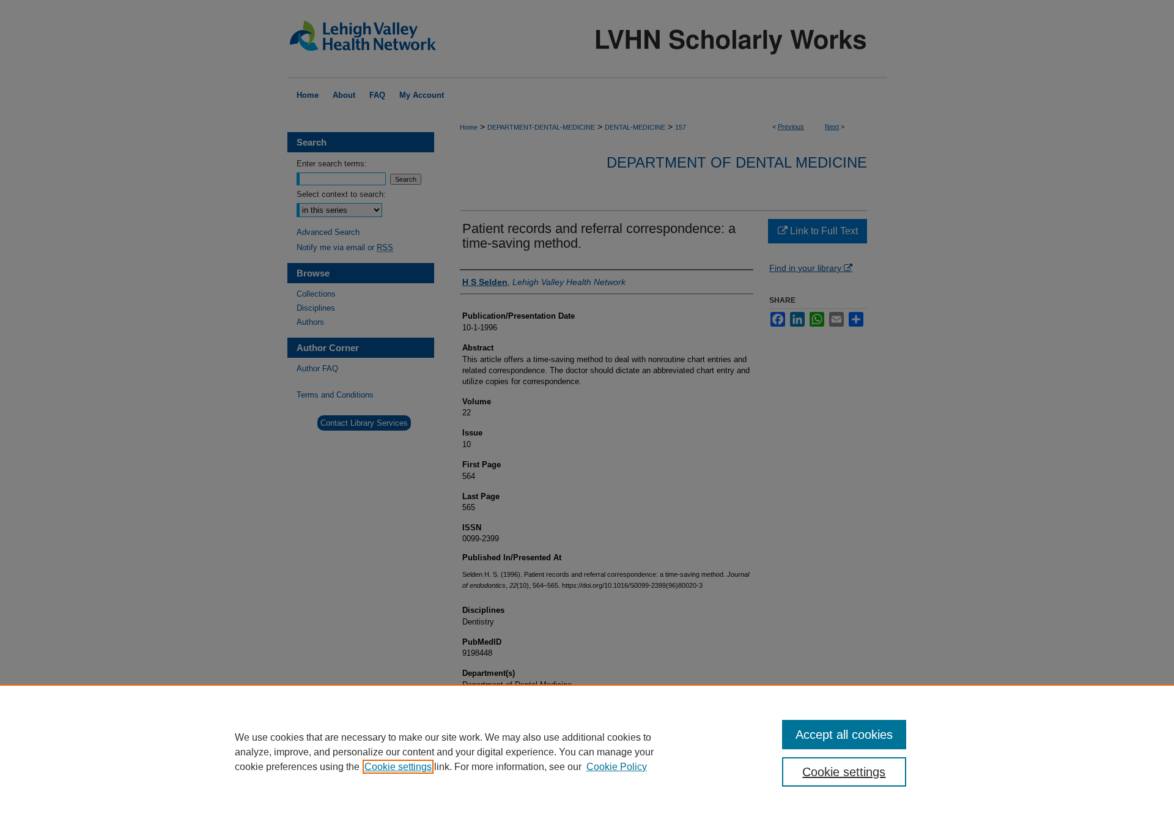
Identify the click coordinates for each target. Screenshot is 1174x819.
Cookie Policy (616, 767)
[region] (587, 751)
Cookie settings (398, 767)
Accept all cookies (844, 734)
